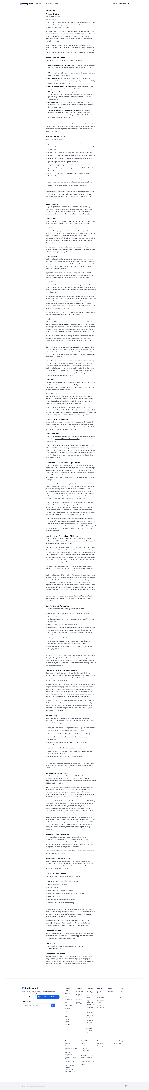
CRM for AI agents (89, 996)
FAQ (66, 996)
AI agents (67, 1052)
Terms (120, 994)
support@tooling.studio (53, 923)
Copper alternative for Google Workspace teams (87, 1063)
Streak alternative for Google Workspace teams (87, 1057)
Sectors (99, 1041)
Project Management (101, 992)
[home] (26, 4)
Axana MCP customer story (89, 1022)
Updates (67, 1008)
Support (115, 3)
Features (67, 1043)
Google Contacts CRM (101, 1006)
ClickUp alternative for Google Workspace (71, 1062)
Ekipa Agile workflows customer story (89, 1029)
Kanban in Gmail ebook (79, 995)
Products (38, 3)
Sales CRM (79, 999)
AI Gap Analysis (117, 1043)
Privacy (121, 991)
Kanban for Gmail (100, 1001)
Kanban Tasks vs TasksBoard (69, 1066)
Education (100, 1043)
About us (67, 993)
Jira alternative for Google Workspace (70, 1070)
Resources (48, 3)
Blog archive (68, 1005)
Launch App (68, 999)
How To (67, 1046)
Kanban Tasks (80, 991)
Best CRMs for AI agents (90, 1008)
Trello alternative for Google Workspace (71, 1058)
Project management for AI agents (90, 1002)
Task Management (101, 996)
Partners (67, 1024)
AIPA (66, 1012)
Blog (66, 1002)
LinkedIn (110, 991)
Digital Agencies (102, 1046)
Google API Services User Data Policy (67, 439)
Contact (121, 997)
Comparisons (68, 1055)
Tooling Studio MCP (79, 1003)
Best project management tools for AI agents (90, 1014)
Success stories (67, 1020)
